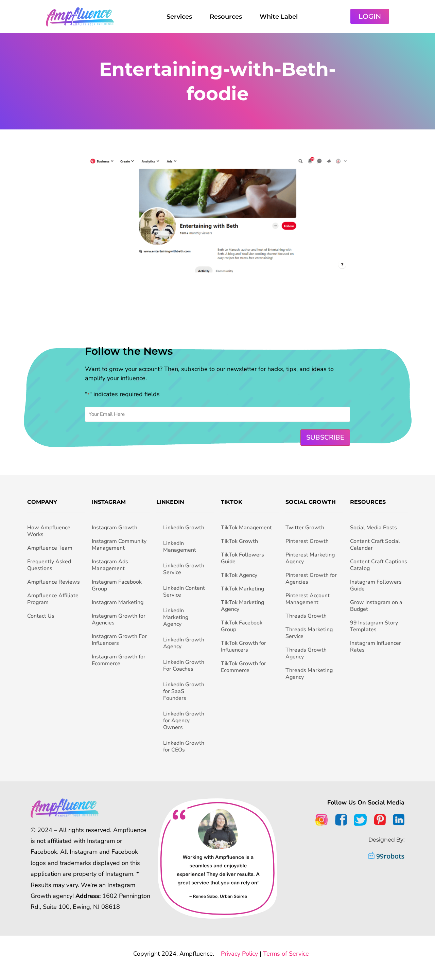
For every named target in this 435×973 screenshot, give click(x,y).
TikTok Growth (239, 541)
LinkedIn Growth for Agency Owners (183, 720)
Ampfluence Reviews (53, 582)
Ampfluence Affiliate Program (53, 599)
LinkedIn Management (179, 546)
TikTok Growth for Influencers (243, 646)
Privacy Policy (239, 954)
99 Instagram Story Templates (374, 626)
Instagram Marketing (117, 602)
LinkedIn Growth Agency (183, 643)
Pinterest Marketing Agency (310, 558)
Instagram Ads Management (110, 565)
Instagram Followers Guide (376, 585)
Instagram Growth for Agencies (118, 619)
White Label (279, 16)
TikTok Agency (239, 575)
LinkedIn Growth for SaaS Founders (183, 691)
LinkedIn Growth (183, 527)
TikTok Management (246, 527)
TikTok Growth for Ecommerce (243, 667)
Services (179, 16)
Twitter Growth (304, 527)
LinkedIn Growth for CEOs (183, 746)
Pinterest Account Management (307, 599)
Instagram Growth (114, 527)
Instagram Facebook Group (117, 585)
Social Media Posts (373, 527)
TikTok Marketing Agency (242, 606)
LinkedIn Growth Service (183, 569)
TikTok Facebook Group (241, 626)
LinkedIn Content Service (184, 591)
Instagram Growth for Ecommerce (118, 660)
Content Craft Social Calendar (375, 544)
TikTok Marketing (242, 588)
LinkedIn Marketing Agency (175, 617)
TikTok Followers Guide (242, 558)
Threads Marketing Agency (309, 674)
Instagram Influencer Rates (375, 646)
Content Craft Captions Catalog (378, 565)
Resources (226, 16)
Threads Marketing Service (309, 633)
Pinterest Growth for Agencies (311, 578)
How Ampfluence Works (48, 531)
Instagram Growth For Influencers (119, 640)
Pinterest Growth (307, 541)
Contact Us (40, 616)
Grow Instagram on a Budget (376, 606)
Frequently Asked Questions (49, 565)
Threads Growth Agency (306, 653)
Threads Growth (306, 616)
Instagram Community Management (119, 544)
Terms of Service (286, 954)
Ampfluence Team (49, 548)
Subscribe (325, 437)
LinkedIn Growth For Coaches (183, 665)
